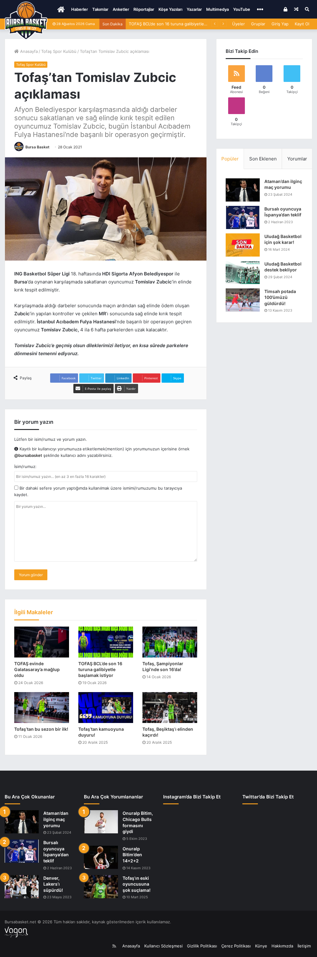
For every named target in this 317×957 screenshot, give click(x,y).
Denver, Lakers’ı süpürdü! (53, 884)
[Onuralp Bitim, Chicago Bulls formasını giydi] (101, 821)
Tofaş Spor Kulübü (58, 51)
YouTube (241, 9)
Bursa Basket (37, 147)
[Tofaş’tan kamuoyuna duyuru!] (105, 707)
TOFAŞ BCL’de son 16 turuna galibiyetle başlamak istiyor (182, 23)
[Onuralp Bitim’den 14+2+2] (101, 857)
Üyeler (238, 23)
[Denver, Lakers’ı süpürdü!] (22, 886)
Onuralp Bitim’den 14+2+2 (132, 854)
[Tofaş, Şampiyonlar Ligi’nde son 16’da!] (169, 642)
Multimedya (217, 9)
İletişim (304, 945)
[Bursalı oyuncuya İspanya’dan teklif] (243, 217)
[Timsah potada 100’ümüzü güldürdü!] (243, 300)
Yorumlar (297, 159)
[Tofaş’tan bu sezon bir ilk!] (41, 707)
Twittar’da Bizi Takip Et (268, 797)
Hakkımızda (282, 945)
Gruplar (258, 23)
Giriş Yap (280, 23)
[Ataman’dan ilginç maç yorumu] (243, 190)
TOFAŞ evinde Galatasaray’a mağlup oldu (37, 669)
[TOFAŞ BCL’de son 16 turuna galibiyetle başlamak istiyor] (105, 642)
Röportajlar (143, 9)
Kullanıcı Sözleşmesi (163, 945)
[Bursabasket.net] (26, 21)
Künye (261, 945)
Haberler (79, 9)
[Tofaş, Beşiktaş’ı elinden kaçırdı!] (169, 707)
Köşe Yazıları (170, 9)
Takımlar (100, 9)
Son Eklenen (263, 159)
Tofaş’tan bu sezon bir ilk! (41, 729)
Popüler (230, 159)
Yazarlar (194, 9)
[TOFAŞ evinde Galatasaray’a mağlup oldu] (41, 642)
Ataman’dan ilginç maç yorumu (55, 819)
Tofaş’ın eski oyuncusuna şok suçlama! (136, 884)
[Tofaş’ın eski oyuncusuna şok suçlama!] (101, 886)
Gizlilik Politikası (202, 945)
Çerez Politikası (236, 945)
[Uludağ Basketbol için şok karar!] (243, 245)
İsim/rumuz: (25, 466)
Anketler (121, 9)
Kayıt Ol (302, 23)
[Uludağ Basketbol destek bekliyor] (243, 272)
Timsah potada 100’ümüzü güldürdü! (280, 297)
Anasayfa (28, 51)
